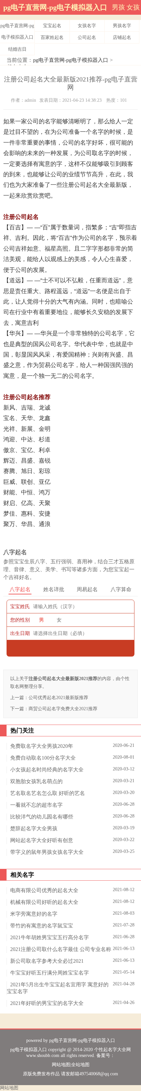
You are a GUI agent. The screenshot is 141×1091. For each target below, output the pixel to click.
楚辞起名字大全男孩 (33, 828)
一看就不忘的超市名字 (36, 805)
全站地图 (80, 1064)
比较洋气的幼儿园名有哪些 (41, 816)
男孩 (118, 7)
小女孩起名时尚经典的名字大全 (47, 769)
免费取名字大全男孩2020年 (41, 746)
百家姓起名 (52, 37)
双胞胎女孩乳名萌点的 (36, 781)
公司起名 (87, 37)
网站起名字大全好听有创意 (41, 840)
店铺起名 (122, 37)
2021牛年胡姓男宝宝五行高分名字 (49, 937)
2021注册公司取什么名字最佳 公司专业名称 (60, 949)
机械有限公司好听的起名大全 (44, 902)
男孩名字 (122, 25)
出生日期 (20, 633)
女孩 (133, 7)
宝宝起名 (52, 25)
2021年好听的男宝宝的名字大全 (47, 1003)
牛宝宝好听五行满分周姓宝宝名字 (49, 973)
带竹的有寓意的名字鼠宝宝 (41, 925)
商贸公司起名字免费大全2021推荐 (63, 708)
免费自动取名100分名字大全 (43, 758)
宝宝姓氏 (20, 606)
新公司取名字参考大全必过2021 (47, 961)
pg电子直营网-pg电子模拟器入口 (55, 7)
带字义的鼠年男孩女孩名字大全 (47, 852)
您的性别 (20, 620)
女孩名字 (87, 25)
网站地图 (61, 1064)
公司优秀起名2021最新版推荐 (58, 697)
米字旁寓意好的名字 (33, 914)
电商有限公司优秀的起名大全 (44, 890)
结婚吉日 (17, 49)
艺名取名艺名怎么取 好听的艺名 (47, 793)
